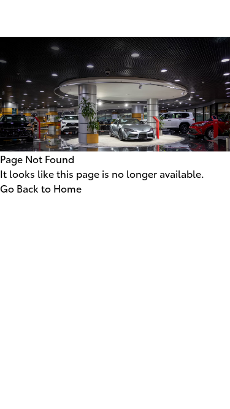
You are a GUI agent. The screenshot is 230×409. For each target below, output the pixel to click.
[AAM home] (115, 28)
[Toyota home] (115, 10)
